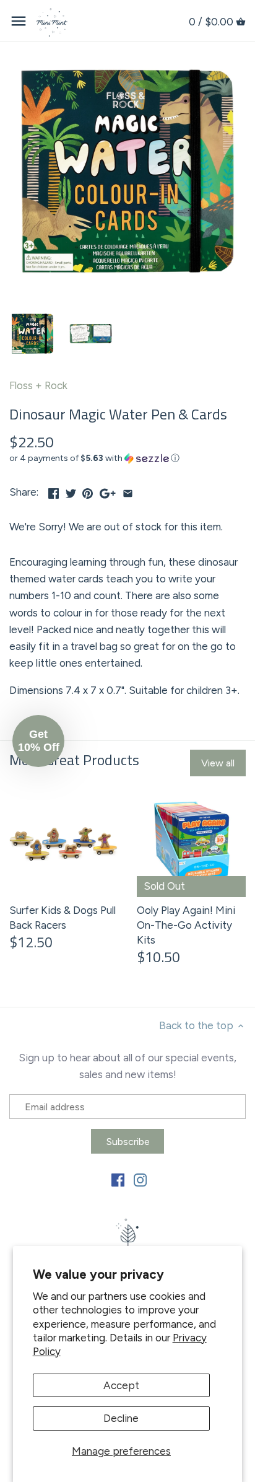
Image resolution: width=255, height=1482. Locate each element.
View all (218, 763)
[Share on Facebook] (53, 490)
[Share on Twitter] (71, 490)
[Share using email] (128, 490)
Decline (121, 1418)
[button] (127, 458)
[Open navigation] (18, 21)
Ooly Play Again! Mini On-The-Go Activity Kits (186, 925)
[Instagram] (140, 1179)
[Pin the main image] (87, 490)
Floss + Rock (38, 385)
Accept (121, 1385)
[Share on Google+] (108, 490)
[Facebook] (117, 1179)
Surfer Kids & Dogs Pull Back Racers (62, 917)
